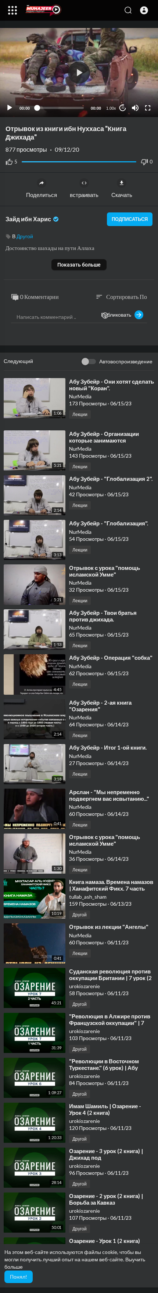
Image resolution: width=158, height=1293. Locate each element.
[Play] (9, 108)
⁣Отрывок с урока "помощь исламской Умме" (104, 571)
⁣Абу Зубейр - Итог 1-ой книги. (108, 747)
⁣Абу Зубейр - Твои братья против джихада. (103, 616)
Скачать (121, 194)
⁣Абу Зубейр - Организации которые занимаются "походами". (104, 440)
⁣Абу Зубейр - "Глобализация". (108, 523)
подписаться (130, 219)
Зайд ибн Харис (29, 218)
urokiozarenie (84, 986)
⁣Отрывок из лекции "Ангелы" (108, 926)
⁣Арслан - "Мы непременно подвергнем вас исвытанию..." (109, 795)
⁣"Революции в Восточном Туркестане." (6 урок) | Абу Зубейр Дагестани (104, 1068)
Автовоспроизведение (125, 361)
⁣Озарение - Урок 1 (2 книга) (104, 1240)
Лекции (79, 414)
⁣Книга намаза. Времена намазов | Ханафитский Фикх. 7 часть (111, 885)
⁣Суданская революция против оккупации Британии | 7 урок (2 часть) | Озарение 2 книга (110, 978)
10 (122, 107)
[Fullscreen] (147, 108)
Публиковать (117, 314)
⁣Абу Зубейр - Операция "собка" (110, 657)
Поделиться (41, 194)
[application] (79, 72)
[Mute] (135, 108)
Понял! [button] (18, 1276)
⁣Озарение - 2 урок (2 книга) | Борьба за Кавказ (106, 1199)
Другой (25, 236)
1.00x (111, 108)
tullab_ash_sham (88, 897)
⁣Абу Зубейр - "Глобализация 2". (110, 478)
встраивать (84, 194)
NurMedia (80, 396)
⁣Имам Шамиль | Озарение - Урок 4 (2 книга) (105, 1109)
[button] (144, 10)
